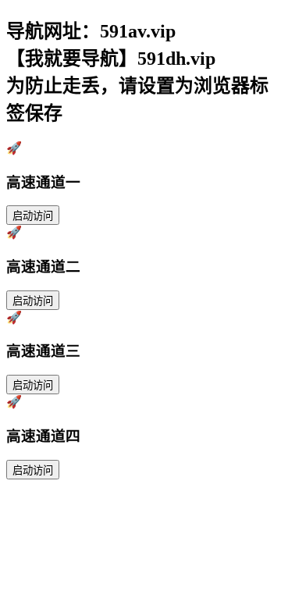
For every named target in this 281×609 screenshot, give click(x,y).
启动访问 (32, 216)
